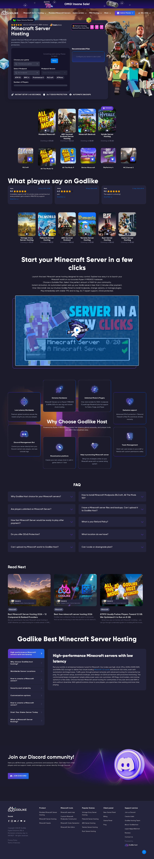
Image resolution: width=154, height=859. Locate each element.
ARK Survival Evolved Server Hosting (67, 136)
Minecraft (12, 609)
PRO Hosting (94, 13)
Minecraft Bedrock (87, 134)
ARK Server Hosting (88, 823)
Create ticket (129, 816)
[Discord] (15, 821)
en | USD (144, 13)
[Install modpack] (29, 159)
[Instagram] (12, 821)
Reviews (128, 833)
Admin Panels (125, 13)
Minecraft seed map (68, 812)
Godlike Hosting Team (132, 820)
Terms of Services (14, 843)
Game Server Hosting (127, 239)
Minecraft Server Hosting (33, 13)
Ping (104, 824)
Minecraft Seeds (45, 823)
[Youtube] (21, 821)
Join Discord (20, 776)
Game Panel (107, 820)
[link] (144, 852)
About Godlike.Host (131, 824)
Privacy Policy (12, 840)
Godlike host (133, 845)
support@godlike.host (132, 829)
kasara (23, 601)
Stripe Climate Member (25, 20)
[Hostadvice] (56, 25)
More (106, 13)
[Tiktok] (18, 821)
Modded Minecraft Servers (60, 13)
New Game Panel (109, 812)
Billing (105, 816)
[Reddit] (24, 821)
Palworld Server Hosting (47, 239)
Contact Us (129, 837)
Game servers (78, 13)
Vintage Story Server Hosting (26, 239)
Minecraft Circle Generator (70, 823)
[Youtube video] (77, 330)
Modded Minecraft (47, 134)
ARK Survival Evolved (66, 239)
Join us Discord (130, 812)
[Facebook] (9, 821)
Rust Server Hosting (107, 239)
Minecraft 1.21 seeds (102, 670)
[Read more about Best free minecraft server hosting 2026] (75, 590)
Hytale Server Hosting (107, 135)
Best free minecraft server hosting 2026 (73, 614)
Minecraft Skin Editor (68, 827)
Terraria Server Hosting (87, 239)
